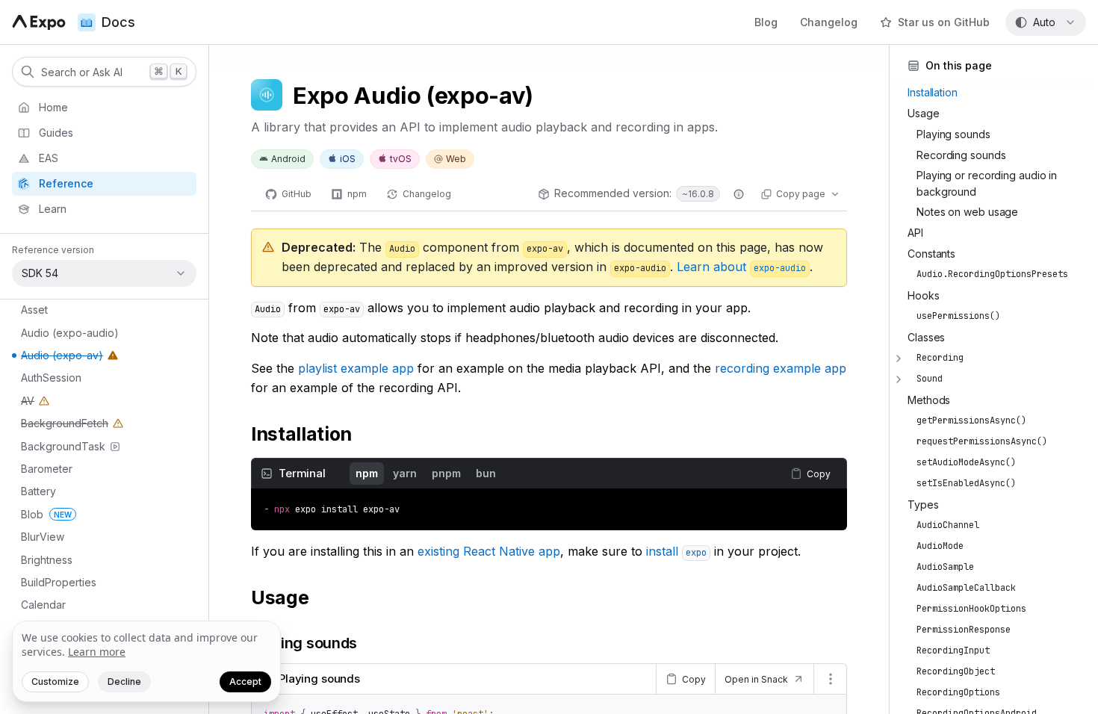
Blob (46, 514)
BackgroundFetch (57, 426)
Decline (124, 681)
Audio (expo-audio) (70, 332)
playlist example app (356, 368)
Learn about (741, 266)
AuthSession (51, 377)
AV (36, 403)
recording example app (780, 368)
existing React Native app (489, 551)
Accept (245, 681)
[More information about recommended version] (739, 194)
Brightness (46, 559)
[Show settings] (829, 679)
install (676, 551)
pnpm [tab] (446, 473)
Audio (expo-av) (55, 358)
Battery (38, 491)
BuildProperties (58, 582)
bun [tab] (486, 473)
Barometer (46, 468)
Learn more (96, 652)
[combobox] (1045, 22)
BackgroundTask (63, 446)
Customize (55, 681)
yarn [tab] (405, 473)
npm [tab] (367, 473)
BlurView (42, 536)
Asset (34, 309)
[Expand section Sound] (899, 379)
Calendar (43, 604)
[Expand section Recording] (899, 358)
